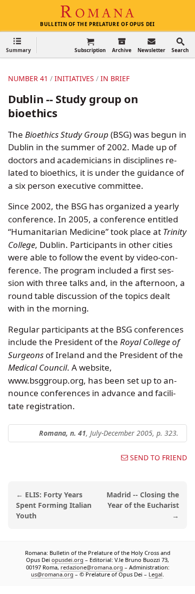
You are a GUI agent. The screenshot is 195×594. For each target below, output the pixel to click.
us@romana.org (52, 574)
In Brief (115, 78)
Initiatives (74, 78)
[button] (18, 45)
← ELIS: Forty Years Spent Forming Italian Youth (54, 505)
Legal (155, 574)
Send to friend (158, 457)
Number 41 (28, 78)
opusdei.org (68, 559)
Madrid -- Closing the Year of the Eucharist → (142, 505)
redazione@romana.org (91, 566)
